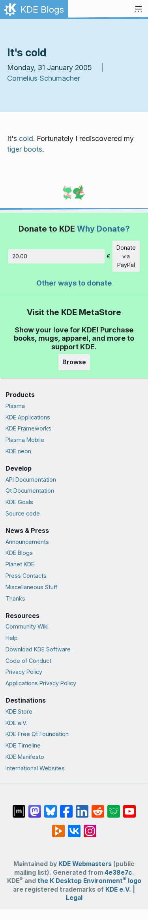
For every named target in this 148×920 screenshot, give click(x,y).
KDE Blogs (19, 552)
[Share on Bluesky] (50, 807)
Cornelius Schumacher (43, 78)
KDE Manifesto (25, 756)
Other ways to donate (74, 283)
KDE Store (19, 711)
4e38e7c (118, 872)
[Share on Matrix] (19, 807)
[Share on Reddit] (98, 807)
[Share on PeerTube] (58, 827)
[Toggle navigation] (138, 9)
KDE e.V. (16, 723)
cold (26, 138)
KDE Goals (19, 502)
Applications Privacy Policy (41, 683)
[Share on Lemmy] (113, 807)
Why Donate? (103, 229)
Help (12, 637)
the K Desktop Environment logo (89, 881)
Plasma (15, 405)
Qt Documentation (30, 490)
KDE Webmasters (85, 864)
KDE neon (18, 451)
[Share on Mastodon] (34, 807)
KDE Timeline (23, 745)
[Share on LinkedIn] (82, 807)
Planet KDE (20, 564)
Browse (74, 362)
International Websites (35, 768)
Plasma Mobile (25, 439)
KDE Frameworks (28, 428)
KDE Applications (28, 417)
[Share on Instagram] (90, 827)
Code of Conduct (28, 660)
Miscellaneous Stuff (31, 587)
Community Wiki (27, 626)
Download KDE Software (38, 649)
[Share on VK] (74, 827)
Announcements (27, 541)
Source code (23, 513)
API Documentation (31, 479)
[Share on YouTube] (129, 807)
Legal (74, 897)
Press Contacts (26, 575)
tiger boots (24, 149)
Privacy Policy (24, 671)
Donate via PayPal (126, 256)
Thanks (15, 598)
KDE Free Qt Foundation (37, 734)
